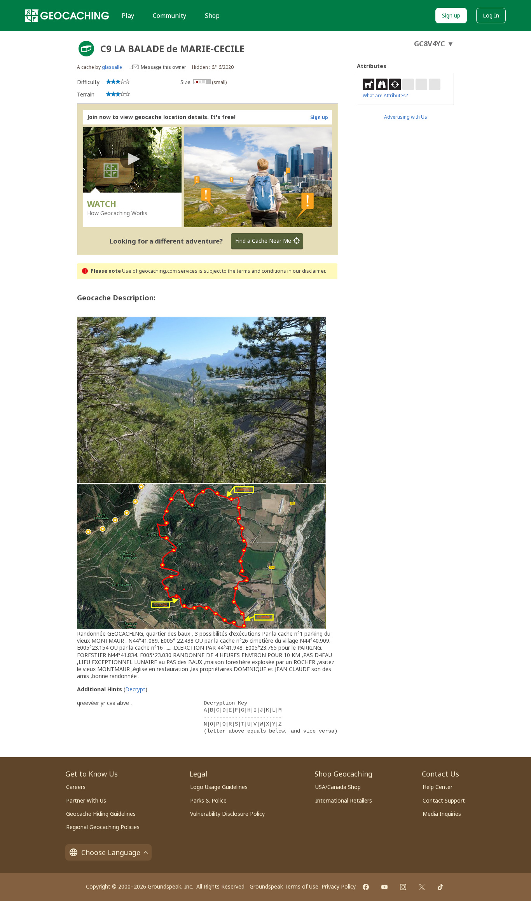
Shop (212, 15)
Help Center (437, 787)
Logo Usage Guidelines (219, 787)
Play (128, 15)
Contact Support (444, 800)
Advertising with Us (405, 117)
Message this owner (163, 67)
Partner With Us (86, 800)
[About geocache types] (86, 48)
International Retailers (343, 800)
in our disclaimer (306, 271)
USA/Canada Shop (338, 787)
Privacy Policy (338, 886)
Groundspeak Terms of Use (284, 886)
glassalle (112, 67)
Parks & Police (208, 800)
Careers (76, 787)
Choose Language (110, 852)
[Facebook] (365, 887)
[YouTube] (384, 887)
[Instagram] (403, 887)
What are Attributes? (385, 95)
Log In (491, 15)
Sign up (451, 15)
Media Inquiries (442, 813)
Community (169, 15)
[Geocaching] (67, 15)
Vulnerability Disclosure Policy (227, 813)
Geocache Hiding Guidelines (101, 813)
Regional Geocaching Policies (103, 827)
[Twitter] (421, 887)
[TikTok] (440, 887)
